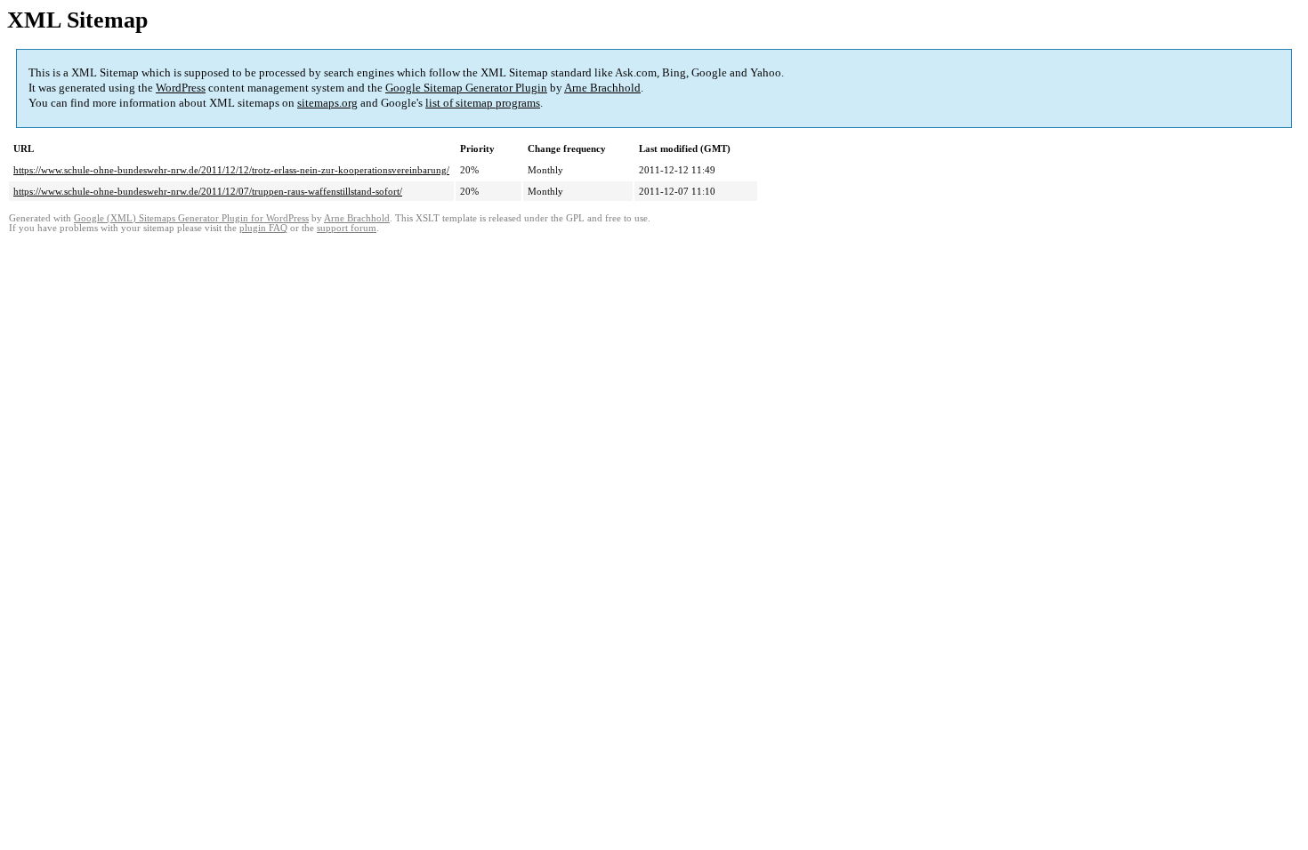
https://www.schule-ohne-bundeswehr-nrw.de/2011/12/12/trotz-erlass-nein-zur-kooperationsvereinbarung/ (231, 169)
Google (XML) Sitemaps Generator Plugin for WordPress (191, 218)
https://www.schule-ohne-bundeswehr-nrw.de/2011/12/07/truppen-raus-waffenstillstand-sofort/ (207, 191)
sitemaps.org (327, 102)
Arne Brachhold (602, 87)
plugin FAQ (263, 228)
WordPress (181, 87)
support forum (346, 228)
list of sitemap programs (482, 102)
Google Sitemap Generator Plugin (466, 87)
